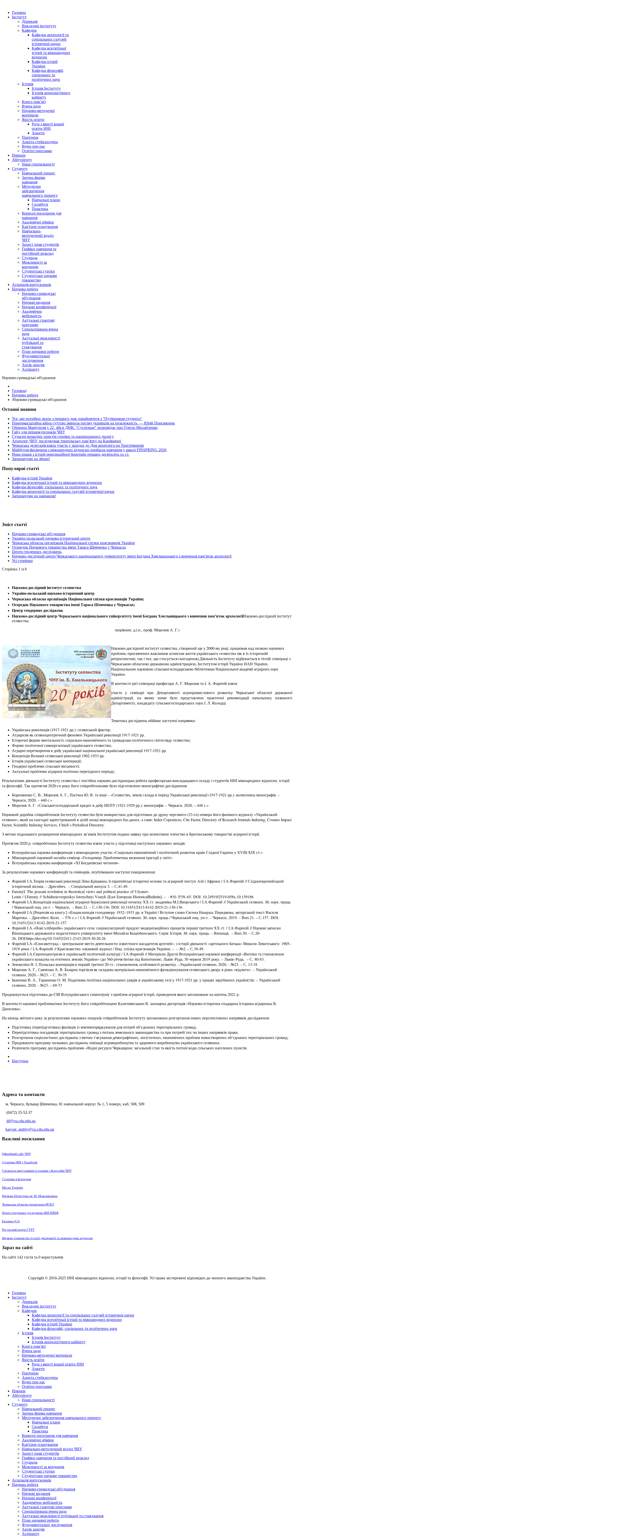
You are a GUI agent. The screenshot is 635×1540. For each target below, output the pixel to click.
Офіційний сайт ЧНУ (16, 1153)
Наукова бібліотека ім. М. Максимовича (30, 1196)
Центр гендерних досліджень (37, 552)
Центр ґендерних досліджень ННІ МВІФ (30, 1212)
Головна (19, 391)
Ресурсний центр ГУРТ (18, 1229)
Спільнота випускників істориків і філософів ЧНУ (37, 1170)
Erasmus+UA (11, 1221)
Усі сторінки (22, 561)
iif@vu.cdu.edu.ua (20, 1121)
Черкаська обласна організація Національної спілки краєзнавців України (73, 543)
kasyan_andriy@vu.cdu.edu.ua (29, 1129)
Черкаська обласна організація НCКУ (28, 1204)
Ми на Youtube (12, 1187)
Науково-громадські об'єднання (38, 534)
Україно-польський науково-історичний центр (51, 538)
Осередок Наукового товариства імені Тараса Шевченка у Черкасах (69, 547)
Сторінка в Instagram (16, 1179)
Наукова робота (25, 395)
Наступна (20, 1061)
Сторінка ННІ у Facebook (19, 1162)
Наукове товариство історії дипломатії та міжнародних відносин (47, 1238)
